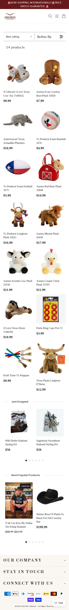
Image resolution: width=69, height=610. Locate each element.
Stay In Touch (24, 572)
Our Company (22, 560)
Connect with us (28, 583)
